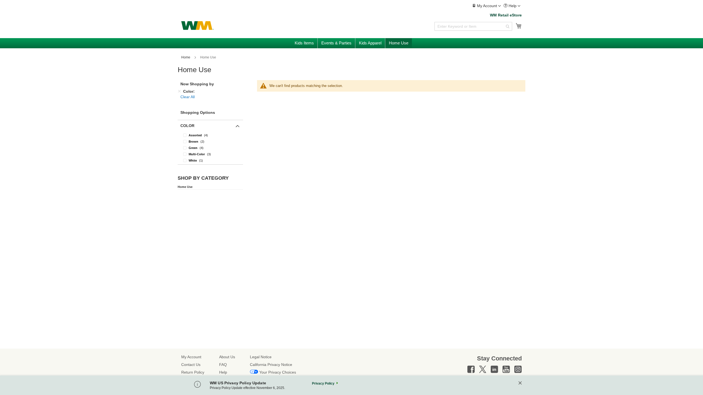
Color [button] (187, 125)
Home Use (185, 186)
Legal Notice (261, 357)
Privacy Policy (323, 383)
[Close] (520, 383)
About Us (227, 357)
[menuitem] (486, 6)
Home (186, 57)
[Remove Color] (179, 91)
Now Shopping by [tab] (197, 84)
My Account (191, 357)
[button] (486, 6)
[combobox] (473, 26)
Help (223, 372)
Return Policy (192, 372)
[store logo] (197, 25)
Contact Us (190, 364)
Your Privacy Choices (277, 372)
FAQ (223, 364)
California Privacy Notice (271, 364)
